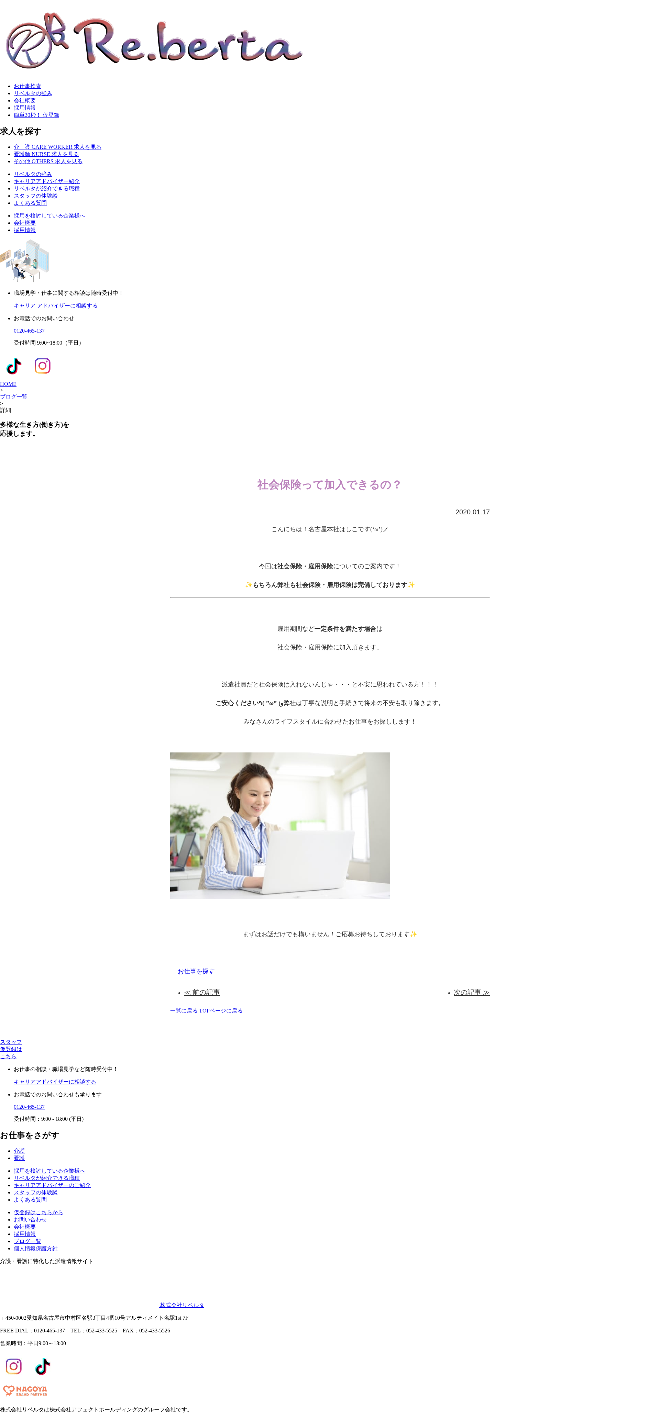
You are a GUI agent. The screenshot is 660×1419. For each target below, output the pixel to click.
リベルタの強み (33, 93)
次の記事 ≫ (472, 992)
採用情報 (25, 108)
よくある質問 (30, 203)
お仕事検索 (27, 86)
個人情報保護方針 (36, 1248)
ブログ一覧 (14, 397)
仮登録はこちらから (38, 1212)
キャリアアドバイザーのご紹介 (52, 1185)
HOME (8, 384)
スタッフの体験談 (36, 196)
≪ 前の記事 (202, 992)
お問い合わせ (30, 1219)
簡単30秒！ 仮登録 (36, 115)
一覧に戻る (184, 1011)
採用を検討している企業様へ (49, 216)
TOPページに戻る (221, 1011)
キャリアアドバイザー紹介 (47, 181)
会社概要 (25, 100)
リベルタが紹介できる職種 (47, 188)
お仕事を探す (196, 971)
